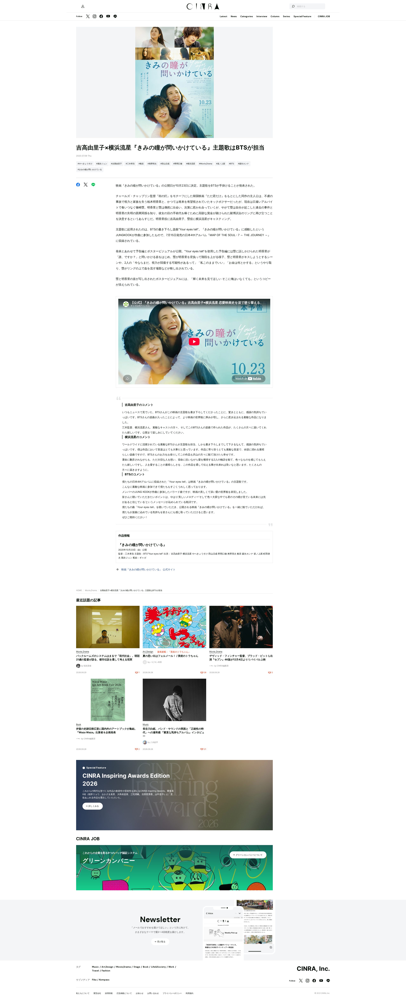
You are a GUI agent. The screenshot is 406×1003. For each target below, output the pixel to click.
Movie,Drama (91, 590)
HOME (79, 590)
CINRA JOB (324, 16)
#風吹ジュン (101, 163)
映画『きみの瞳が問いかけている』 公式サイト (148, 569)
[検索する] (293, 6)
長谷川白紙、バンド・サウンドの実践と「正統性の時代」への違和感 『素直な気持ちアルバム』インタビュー (173, 732)
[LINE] (115, 17)
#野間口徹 (177, 163)
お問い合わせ (153, 993)
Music (95, 967)
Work (171, 967)
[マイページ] (83, 6)
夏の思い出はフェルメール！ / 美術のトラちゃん (170, 655)
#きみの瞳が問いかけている (90, 169)
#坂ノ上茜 (220, 163)
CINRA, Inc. (313, 968)
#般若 (141, 163)
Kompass (104, 980)
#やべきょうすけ (85, 163)
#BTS (231, 163)
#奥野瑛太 (152, 163)
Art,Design (107, 967)
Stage (137, 967)
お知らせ (139, 993)
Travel (95, 971)
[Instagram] (94, 17)
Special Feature (302, 16)
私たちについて (82, 993)
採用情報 (109, 993)
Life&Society (158, 967)
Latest (223, 16)
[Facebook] (101, 17)
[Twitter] (88, 17)
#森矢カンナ (243, 163)
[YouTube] (108, 16)
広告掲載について (124, 993)
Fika (94, 980)
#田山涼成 (164, 163)
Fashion (106, 971)
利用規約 (189, 993)
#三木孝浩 (130, 163)
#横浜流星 (190, 163)
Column (275, 16)
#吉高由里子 (116, 163)
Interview (261, 16)
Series (286, 16)
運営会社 (97, 993)
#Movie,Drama (205, 163)
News (234, 16)
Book (145, 967)
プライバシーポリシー (172, 993)
